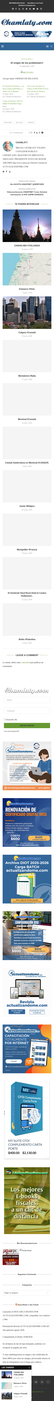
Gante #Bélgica (27, 506)
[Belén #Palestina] (27, 619)
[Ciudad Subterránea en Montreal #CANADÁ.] (27, 443)
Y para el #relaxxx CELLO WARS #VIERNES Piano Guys (13, 103)
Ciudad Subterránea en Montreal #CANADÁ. (27, 463)
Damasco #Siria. (27, 289)
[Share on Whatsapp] (39, 133)
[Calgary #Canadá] (27, 312)
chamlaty (22, 142)
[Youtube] (34, 9)
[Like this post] (31, 133)
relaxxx (19, 122)
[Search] (51, 46)
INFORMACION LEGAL (17, 3)
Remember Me (11, 720)
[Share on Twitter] (37, 133)
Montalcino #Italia (27, 376)
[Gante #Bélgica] (27, 486)
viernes (31, 122)
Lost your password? (11, 731)
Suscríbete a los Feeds (35, 3)
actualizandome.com (36, 1392)
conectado (25, 662)
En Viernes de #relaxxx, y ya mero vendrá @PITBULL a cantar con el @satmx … (13, 88)
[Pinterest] (26, 9)
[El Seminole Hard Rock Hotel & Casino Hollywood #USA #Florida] (27, 573)
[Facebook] (15, 9)
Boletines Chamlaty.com (27, 5)
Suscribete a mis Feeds (28, 1305)
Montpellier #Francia (27, 550)
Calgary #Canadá (27, 332)
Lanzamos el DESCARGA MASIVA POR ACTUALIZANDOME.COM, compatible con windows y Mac (26, 1315)
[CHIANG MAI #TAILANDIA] (27, 226)
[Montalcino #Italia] (27, 356)
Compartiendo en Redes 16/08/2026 (18, 1337)
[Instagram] (23, 9)
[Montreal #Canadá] (27, 399)
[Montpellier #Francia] (27, 530)
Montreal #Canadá (27, 419)
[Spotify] (37, 9)
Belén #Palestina (27, 639)
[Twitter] (19, 9)
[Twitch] (41, 9)
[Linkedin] (30, 9)
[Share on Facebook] (34, 133)
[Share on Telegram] (42, 133)
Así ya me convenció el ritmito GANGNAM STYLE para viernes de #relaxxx (37, 88)
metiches (8, 122)
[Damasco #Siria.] (27, 269)
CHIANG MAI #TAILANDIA (27, 246)
